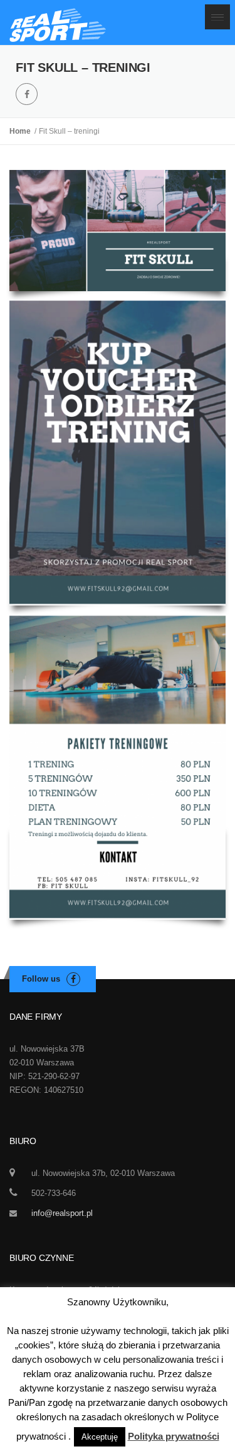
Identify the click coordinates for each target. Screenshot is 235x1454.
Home (21, 131)
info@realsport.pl (62, 1213)
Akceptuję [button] (99, 1437)
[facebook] (27, 94)
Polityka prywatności (173, 1436)
